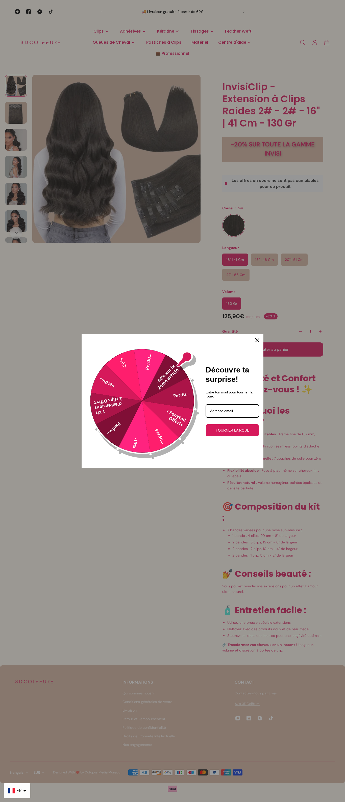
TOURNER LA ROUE (232, 430)
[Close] (257, 340)
